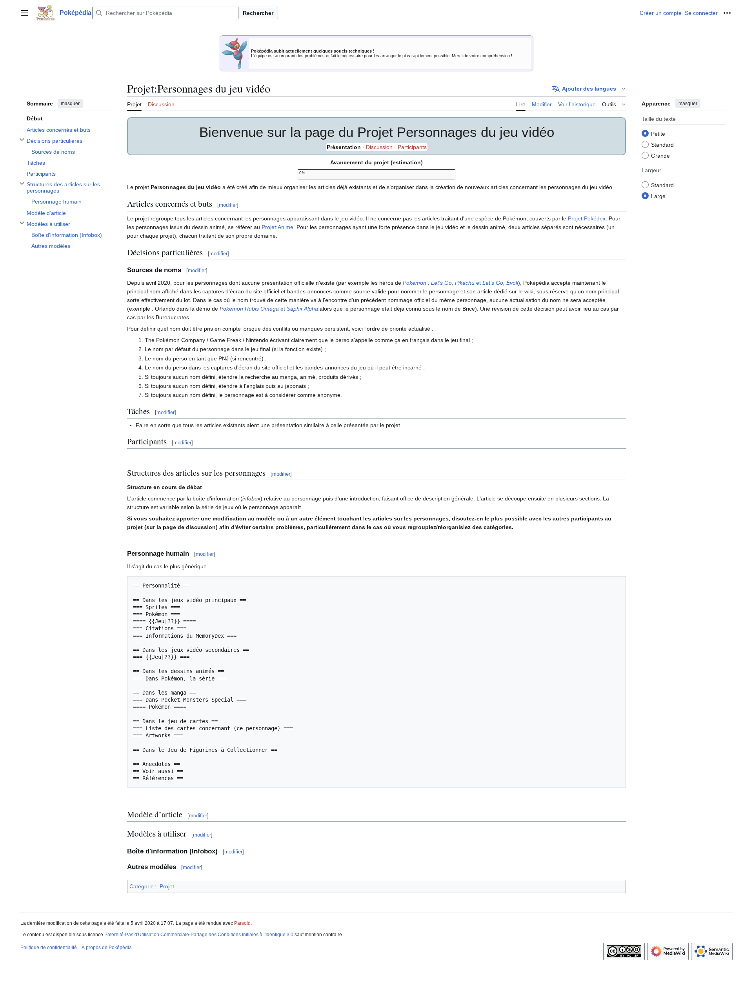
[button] (24, 13)
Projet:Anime (277, 227)
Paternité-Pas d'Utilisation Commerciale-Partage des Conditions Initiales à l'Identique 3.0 (198, 934)
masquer (70, 103)
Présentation (344, 147)
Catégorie (141, 886)
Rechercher (258, 13)
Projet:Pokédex (587, 218)
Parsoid (242, 923)
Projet (167, 886)
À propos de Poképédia (107, 947)
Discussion (379, 147)
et (460, 283)
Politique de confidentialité (48, 947)
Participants (412, 147)
